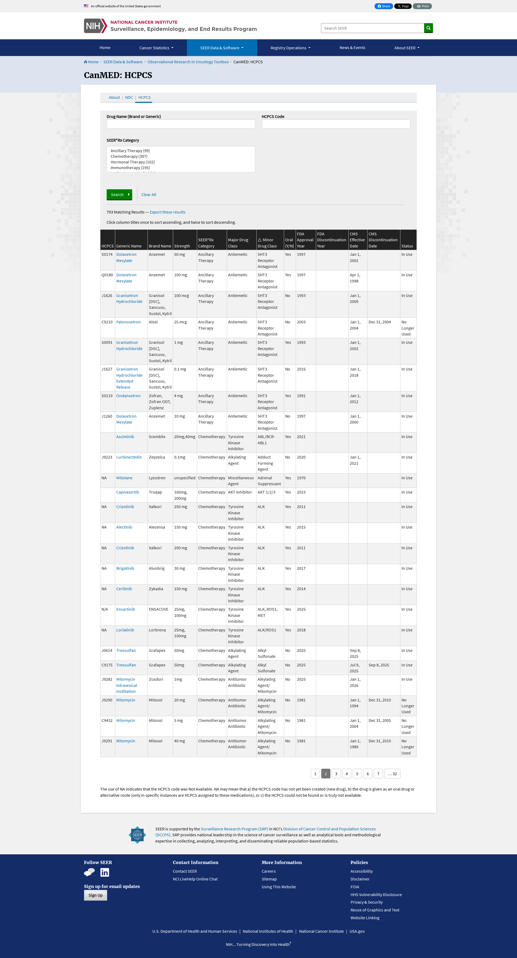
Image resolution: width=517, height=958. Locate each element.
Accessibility (362, 871)
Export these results (168, 212)
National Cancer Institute (321, 931)
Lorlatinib (125, 629)
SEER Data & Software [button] (220, 47)
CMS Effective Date (357, 240)
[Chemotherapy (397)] (181, 156)
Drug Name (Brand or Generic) (134, 116)
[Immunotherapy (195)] (181, 167)
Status (407, 246)
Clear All (148, 194)
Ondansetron (128, 395)
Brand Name (160, 246)
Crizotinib (125, 506)
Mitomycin (125, 699)
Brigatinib (125, 568)
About (114, 97)
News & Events (352, 47)
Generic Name (129, 246)
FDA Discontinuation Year (331, 240)
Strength (182, 246)
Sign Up (96, 895)
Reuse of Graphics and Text (375, 909)
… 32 (392, 773)
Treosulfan (126, 650)
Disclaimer (360, 879)
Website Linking (365, 917)
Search (117, 194)
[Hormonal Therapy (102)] (181, 162)
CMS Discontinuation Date (383, 240)
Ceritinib (124, 588)
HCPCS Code (273, 116)
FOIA (355, 886)
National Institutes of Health (268, 931)
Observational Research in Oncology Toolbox (188, 61)
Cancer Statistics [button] (154, 47)
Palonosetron (128, 321)
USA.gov (357, 931)
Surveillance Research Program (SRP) (234, 828)
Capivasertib (127, 492)
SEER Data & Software (122, 61)
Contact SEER (185, 871)
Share (385, 6)
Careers (269, 871)
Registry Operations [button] (289, 47)
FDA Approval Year (305, 240)
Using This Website (279, 886)
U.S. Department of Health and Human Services (194, 931)
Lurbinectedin (129, 457)
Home (105, 47)
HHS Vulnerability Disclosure (376, 894)
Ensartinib (125, 609)
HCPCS (144, 97)
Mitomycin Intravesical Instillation (126, 685)
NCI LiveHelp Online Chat (195, 879)
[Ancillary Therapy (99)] (181, 150)
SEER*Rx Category (123, 140)
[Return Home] (170, 25)
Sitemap (269, 879)
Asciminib (125, 436)
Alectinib (124, 527)
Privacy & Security (367, 902)
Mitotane (124, 477)
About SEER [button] (405, 47)
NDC (129, 97)
